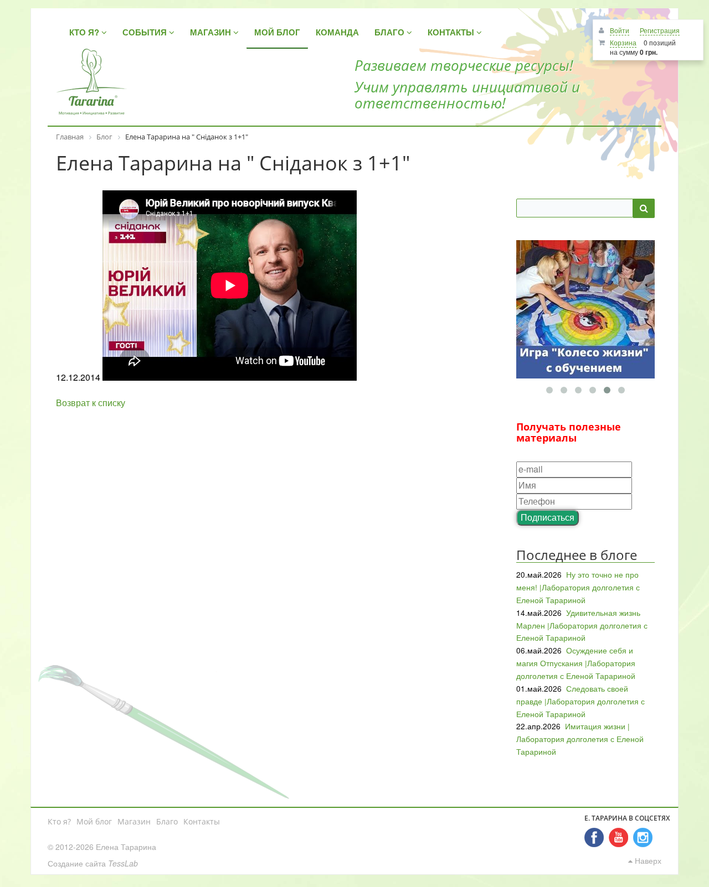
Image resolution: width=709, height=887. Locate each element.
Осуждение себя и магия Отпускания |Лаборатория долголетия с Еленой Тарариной (575, 663)
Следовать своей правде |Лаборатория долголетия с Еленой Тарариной (580, 701)
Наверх (647, 860)
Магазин (134, 821)
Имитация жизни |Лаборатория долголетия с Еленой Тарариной (580, 738)
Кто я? (59, 821)
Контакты (201, 821)
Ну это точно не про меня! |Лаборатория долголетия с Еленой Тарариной (578, 587)
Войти (619, 30)
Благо (167, 821)
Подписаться (547, 517)
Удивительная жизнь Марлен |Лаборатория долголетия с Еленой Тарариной (582, 625)
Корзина (623, 42)
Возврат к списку (90, 402)
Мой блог (94, 821)
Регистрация (660, 30)
